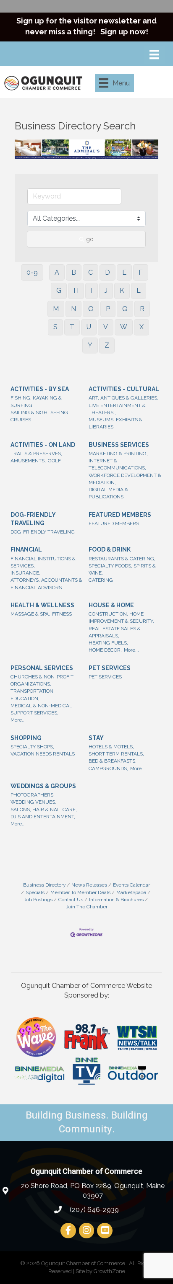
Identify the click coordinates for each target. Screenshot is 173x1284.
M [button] (56, 309)
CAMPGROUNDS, (108, 768)
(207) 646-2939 (93, 1210)
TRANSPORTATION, (32, 691)
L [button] (138, 290)
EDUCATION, (24, 698)
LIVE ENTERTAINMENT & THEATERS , (117, 408)
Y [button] (90, 345)
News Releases (89, 885)
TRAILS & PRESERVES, (36, 453)
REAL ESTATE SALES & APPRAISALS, (115, 632)
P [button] (108, 309)
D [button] (107, 272)
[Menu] (154, 54)
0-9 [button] (32, 272)
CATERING (101, 580)
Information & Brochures (116, 899)
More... (131, 650)
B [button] (73, 272)
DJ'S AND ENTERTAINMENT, (42, 817)
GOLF (54, 461)
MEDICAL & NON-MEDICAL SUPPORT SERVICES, (41, 709)
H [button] (76, 290)
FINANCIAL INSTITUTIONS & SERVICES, (43, 562)
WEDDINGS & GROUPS (43, 786)
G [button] (58, 290)
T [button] (72, 327)
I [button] (91, 290)
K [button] (122, 290)
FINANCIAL (26, 549)
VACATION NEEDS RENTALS (42, 754)
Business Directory (44, 885)
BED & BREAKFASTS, (112, 761)
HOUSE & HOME (111, 605)
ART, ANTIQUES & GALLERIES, (123, 398)
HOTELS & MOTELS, (111, 747)
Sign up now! (124, 31)
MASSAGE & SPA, (30, 614)
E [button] (124, 272)
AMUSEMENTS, (28, 461)
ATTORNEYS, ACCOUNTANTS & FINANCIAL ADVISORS (46, 583)
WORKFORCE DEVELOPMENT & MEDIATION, (125, 478)
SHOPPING (26, 738)
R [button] (142, 309)
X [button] (141, 327)
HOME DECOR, (105, 650)
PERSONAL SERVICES (41, 668)
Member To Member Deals (80, 892)
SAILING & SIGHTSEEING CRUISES (39, 416)
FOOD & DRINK (110, 549)
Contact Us (70, 899)
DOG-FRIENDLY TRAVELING (32, 518)
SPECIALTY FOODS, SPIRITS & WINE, (122, 569)
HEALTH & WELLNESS (42, 605)
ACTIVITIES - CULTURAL (124, 389)
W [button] (123, 327)
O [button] (91, 309)
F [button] (141, 272)
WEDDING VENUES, (33, 802)
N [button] (73, 309)
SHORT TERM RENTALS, (116, 754)
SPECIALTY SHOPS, (32, 747)
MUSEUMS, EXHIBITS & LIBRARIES (115, 423)
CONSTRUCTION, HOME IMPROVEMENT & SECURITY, (121, 617)
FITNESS (62, 614)
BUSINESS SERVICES (119, 444)
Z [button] (107, 345)
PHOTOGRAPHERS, (32, 795)
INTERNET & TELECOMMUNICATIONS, (117, 464)
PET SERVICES (110, 668)
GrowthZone (109, 1271)
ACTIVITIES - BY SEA (39, 389)
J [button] (106, 290)
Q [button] (125, 309)
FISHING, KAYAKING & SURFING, (36, 401)
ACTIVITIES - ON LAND (42, 444)
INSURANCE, (25, 573)
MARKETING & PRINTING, (118, 453)
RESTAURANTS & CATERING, (122, 559)
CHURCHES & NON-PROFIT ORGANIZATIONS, (41, 680)
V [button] (105, 327)
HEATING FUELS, (108, 643)
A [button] (57, 272)
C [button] (90, 272)
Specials (35, 892)
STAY (96, 738)
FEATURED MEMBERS (120, 514)
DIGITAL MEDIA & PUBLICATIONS (108, 493)
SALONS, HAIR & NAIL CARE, (43, 809)
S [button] (55, 327)
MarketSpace (131, 892)
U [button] (88, 327)
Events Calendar (131, 885)
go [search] (90, 239)
